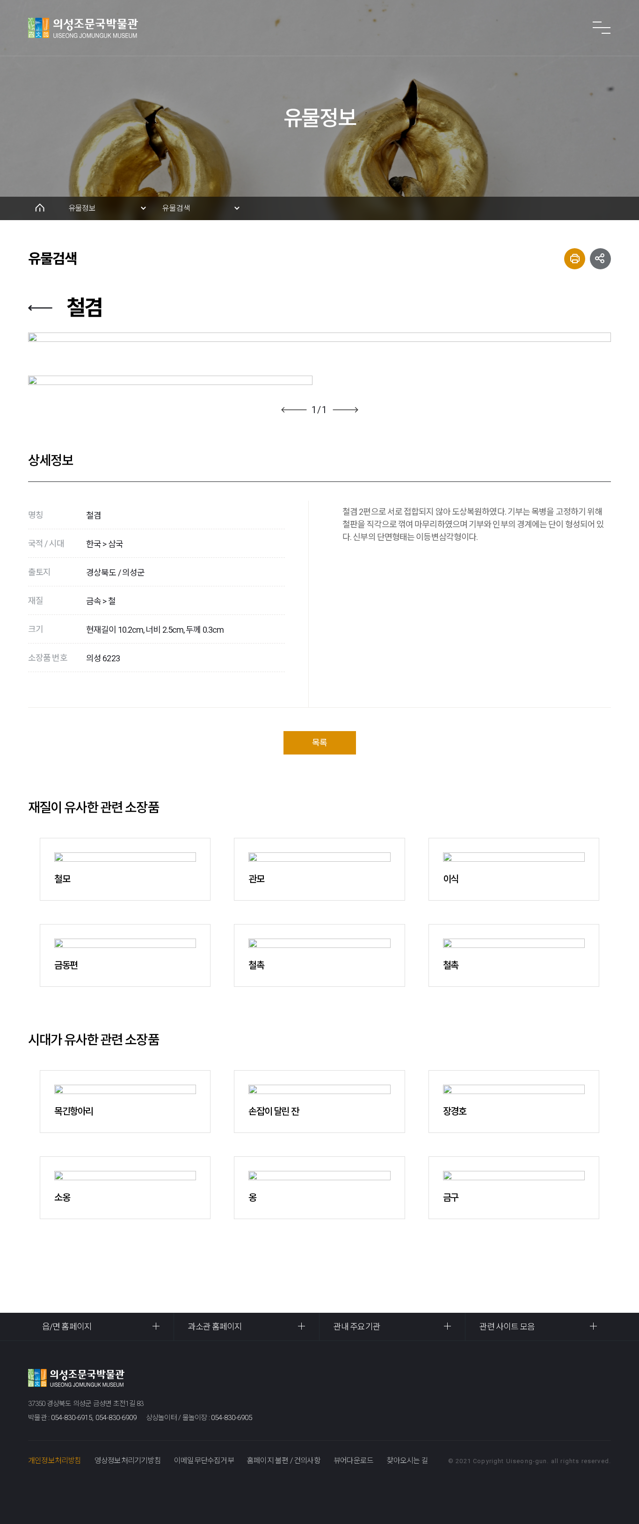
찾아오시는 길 (407, 1460)
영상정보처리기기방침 (127, 1460)
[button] (294, 409)
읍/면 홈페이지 (67, 1327)
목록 (319, 742)
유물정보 (82, 208)
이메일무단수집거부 (204, 1460)
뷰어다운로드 (353, 1460)
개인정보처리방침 (54, 1460)
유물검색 (176, 208)
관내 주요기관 (357, 1327)
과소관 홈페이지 (215, 1327)
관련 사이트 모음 (507, 1327)
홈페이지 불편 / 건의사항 (283, 1460)
